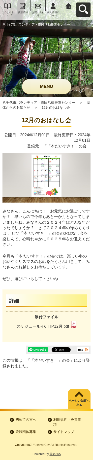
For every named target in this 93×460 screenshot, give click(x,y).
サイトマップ (63, 432)
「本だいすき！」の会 (67, 146)
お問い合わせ (38, 14)
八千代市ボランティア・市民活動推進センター (38, 103)
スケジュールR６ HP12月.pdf (43, 326)
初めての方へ (25, 420)
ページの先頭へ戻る (79, 403)
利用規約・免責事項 (67, 422)
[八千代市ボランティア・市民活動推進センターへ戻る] (69, 5)
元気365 (55, 454)
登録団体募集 (25, 432)
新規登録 (23, 12)
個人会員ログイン (53, 14)
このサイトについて (7, 14)
